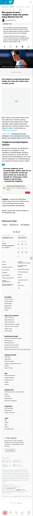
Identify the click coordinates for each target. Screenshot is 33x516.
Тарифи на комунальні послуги (13, 363)
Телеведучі (4, 272)
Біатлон (7, 427)
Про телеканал (5, 269)
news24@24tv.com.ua (7, 237)
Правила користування (7, 277)
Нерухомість (8, 406)
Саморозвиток (8, 398)
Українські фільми (9, 377)
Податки (7, 365)
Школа (6, 394)
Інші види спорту (9, 429)
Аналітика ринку (9, 408)
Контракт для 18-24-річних (12, 345)
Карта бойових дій (9, 320)
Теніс (6, 424)
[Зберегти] (28, 46)
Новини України (9, 301)
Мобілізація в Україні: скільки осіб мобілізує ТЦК (17, 349)
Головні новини (9, 299)
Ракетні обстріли (9, 317)
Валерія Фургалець (11, 20)
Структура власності (23, 280)
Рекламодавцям (6, 275)
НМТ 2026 (7, 396)
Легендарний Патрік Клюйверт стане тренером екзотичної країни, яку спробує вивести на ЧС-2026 (16, 136)
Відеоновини (8, 305)
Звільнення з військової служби (13, 338)
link (18, 244)
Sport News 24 (5, 6)
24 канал (9, 128)
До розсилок (10, 450)
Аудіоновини (8, 308)
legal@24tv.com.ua (20, 489)
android (6, 461)
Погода (6, 310)
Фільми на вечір (9, 380)
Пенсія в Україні (9, 368)
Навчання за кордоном (11, 400)
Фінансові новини (9, 361)
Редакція (4, 264)
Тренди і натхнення (10, 412)
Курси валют (8, 359)
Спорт (6, 418)
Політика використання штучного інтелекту (8, 285)
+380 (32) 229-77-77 (11, 488)
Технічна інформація (23, 272)
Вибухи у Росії (8, 328)
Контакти (20, 274)
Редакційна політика (7, 267)
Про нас (4, 261)
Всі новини (8, 297)
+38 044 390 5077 (22, 237)
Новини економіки (10, 355)
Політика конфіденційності (6, 281)
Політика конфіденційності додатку (24, 262)
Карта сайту (20, 285)
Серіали (7, 384)
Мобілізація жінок (9, 342)
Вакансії (20, 277)
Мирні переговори (9, 322)
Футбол (12, 6)
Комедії (6, 382)
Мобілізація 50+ (9, 340)
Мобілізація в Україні (11, 336)
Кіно (6, 373)
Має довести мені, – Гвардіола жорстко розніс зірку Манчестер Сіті (23, 6)
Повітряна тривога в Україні (12, 324)
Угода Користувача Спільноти (22, 266)
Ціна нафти (8, 357)
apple (17, 461)
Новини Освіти (9, 390)
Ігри (19, 288)
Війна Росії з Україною (12, 315)
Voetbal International (9, 130)
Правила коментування (23, 269)
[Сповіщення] (31, 2)
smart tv (6, 465)
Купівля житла (8, 410)
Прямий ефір (8, 303)
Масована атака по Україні (12, 326)
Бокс (6, 420)
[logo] (10, 2)
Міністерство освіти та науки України (14, 392)
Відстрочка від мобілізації (11, 347)
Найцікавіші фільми (10, 375)
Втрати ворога (8, 330)
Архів (19, 282)
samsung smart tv (17, 465)
